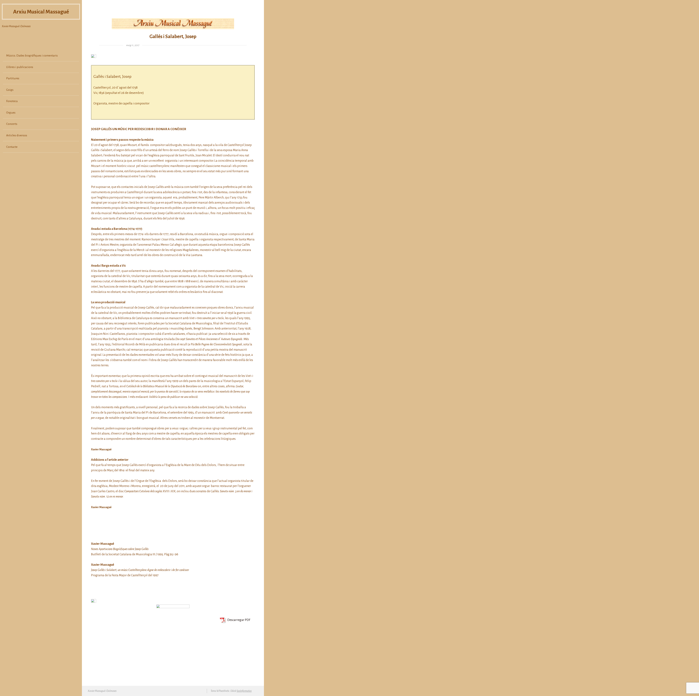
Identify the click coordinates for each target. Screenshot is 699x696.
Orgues (10, 112)
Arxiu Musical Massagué (41, 12)
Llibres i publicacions (19, 67)
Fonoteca (12, 101)
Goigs (9, 89)
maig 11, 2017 (132, 45)
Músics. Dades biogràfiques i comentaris (32, 55)
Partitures (12, 78)
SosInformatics (244, 690)
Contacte (11, 147)
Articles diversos (16, 135)
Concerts (11, 124)
